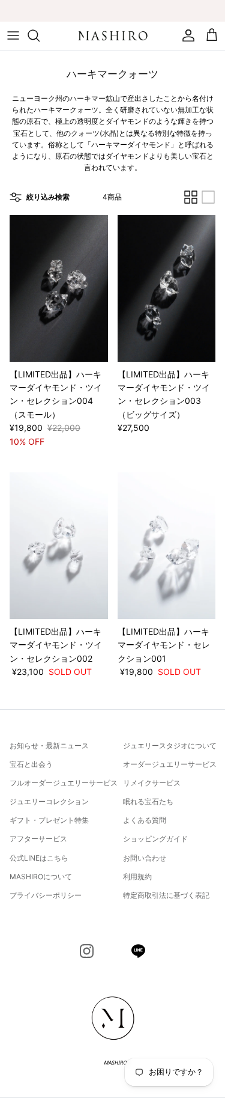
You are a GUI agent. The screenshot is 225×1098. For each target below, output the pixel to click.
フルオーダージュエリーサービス (64, 782)
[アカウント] (185, 35)
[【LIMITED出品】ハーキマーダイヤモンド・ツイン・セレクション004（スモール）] (59, 288)
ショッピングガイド (155, 838)
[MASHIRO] (113, 36)
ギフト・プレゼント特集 (49, 820)
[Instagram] (87, 951)
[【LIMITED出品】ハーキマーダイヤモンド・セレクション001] (167, 545)
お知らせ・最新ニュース (49, 745)
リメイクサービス (152, 782)
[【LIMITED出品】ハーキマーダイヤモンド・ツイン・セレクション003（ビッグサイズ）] (167, 288)
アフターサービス (38, 838)
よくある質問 (144, 820)
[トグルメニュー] (13, 35)
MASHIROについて (41, 876)
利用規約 (137, 876)
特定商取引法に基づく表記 (166, 895)
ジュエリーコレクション (49, 801)
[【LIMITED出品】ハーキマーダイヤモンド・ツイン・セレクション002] (59, 545)
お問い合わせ (144, 857)
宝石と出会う (31, 764)
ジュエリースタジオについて (170, 745)
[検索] (39, 35)
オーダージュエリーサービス (170, 764)
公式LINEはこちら (39, 857)
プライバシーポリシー (46, 895)
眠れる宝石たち (148, 801)
